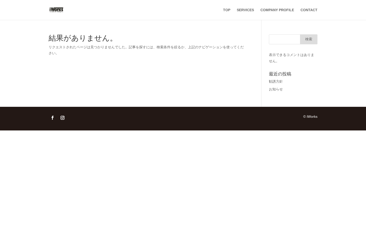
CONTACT (309, 10)
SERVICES (245, 10)
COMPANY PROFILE (277, 10)
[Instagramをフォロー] (62, 118)
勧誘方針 (276, 81)
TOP (226, 10)
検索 (308, 39)
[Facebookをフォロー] (53, 118)
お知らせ (276, 89)
